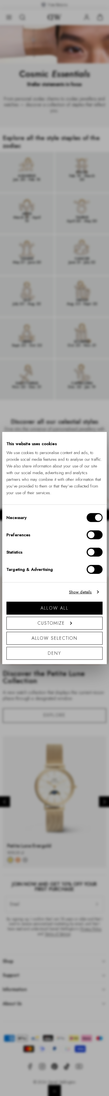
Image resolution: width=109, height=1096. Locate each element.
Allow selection (55, 638)
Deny (54, 653)
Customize (51, 623)
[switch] (95, 534)
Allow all (54, 608)
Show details (80, 592)
